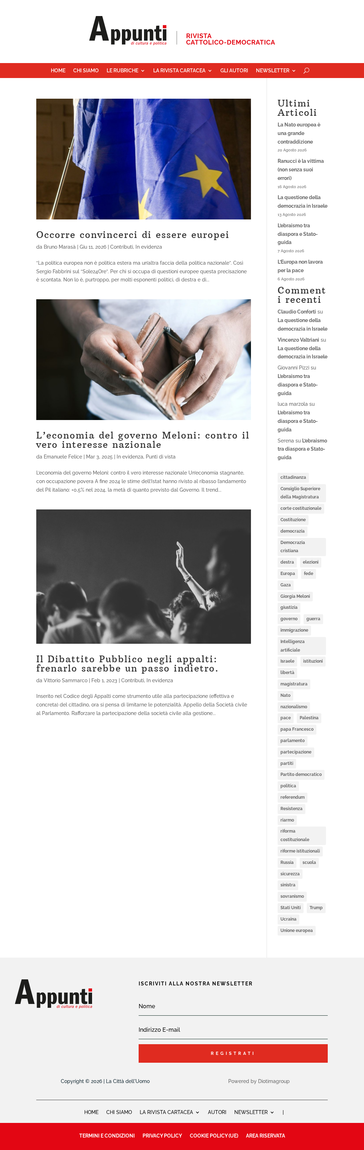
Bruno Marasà (60, 247)
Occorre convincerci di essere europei (133, 234)
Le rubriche (122, 70)
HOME (91, 1112)
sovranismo (292, 896)
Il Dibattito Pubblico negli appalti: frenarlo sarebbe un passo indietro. (127, 663)
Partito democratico (301, 774)
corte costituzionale (300, 508)
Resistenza (291, 808)
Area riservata (265, 1135)
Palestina (309, 717)
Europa (287, 573)
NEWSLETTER (251, 1112)
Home (58, 70)
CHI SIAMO (119, 1112)
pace (285, 717)
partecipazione (295, 752)
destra (287, 562)
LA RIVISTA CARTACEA (166, 1112)
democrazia (292, 531)
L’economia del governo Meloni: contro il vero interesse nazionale (143, 439)
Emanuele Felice (63, 457)
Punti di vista (161, 457)
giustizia (289, 607)
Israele (287, 661)
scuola (309, 862)
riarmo (287, 820)
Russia (287, 862)
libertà (287, 672)
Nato (285, 695)
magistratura (293, 684)
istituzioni (313, 661)
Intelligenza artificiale (292, 646)
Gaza (285, 584)
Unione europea (296, 930)
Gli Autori (234, 70)
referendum (292, 797)
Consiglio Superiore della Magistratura (300, 493)
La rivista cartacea (179, 70)
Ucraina (288, 919)
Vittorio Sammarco (65, 680)
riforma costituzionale (294, 835)
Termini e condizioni (107, 1135)
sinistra (287, 884)
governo (289, 618)
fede (308, 573)
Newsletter (272, 70)
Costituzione (293, 519)
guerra (313, 618)
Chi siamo (86, 70)
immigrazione (294, 630)
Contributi (121, 247)
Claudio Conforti (297, 312)
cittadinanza (293, 477)
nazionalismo (293, 706)
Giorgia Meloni (295, 596)
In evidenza (148, 247)
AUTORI (217, 1112)
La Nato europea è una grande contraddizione (299, 133)
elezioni (310, 562)
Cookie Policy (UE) (214, 1135)
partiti (286, 763)
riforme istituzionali (300, 851)
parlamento (292, 740)
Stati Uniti (290, 907)
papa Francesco (297, 729)
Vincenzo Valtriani (298, 340)
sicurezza (290, 873)
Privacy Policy (162, 1135)
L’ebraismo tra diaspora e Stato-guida (298, 234)
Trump (316, 907)
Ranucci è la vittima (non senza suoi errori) (301, 169)
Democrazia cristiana (292, 547)
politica (288, 785)
